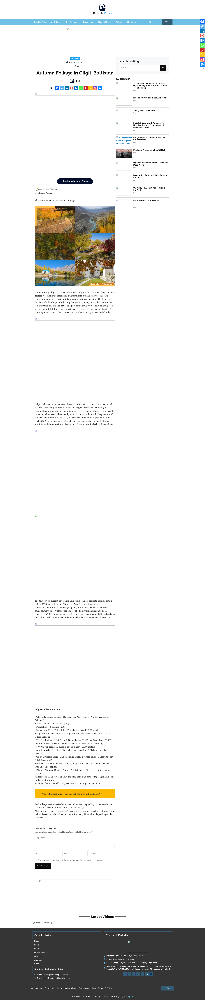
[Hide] (204, 69)
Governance (87, 22)
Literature (131, 22)
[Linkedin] (67, 88)
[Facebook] (57, 88)
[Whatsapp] (81, 88)
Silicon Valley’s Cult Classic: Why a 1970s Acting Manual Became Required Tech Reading (151, 85)
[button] (150, 22)
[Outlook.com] (76, 88)
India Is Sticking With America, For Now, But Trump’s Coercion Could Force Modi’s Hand (148, 125)
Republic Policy (40, 22)
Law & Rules (55, 22)
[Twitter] (62, 88)
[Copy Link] (90, 88)
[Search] (163, 68)
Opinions (75, 58)
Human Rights (104, 22)
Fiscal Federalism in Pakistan (146, 200)
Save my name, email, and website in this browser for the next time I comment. (71, 860)
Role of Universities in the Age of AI (149, 98)
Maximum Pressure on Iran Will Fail (149, 150)
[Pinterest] (86, 88)
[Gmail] (71, 88)
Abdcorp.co (128, 996)
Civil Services (71, 22)
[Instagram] (95, 88)
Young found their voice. (144, 110)
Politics (119, 22)
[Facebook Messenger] (100, 88)
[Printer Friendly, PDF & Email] (46, 189)
